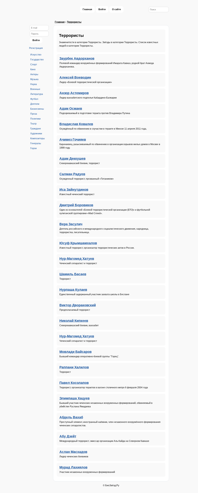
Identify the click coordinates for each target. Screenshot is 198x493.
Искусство (35, 54)
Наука (33, 84)
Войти (102, 9)
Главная (87, 9)
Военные (35, 89)
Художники (36, 133)
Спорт (33, 64)
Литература (36, 94)
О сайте (116, 9)
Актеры (34, 74)
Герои (33, 148)
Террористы (74, 22)
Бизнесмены (37, 109)
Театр (33, 123)
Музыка (34, 79)
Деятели (34, 104)
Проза (33, 114)
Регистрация (36, 48)
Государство (37, 59)
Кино (33, 69)
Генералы (35, 143)
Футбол (34, 99)
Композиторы (37, 138)
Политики (35, 118)
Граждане (35, 128)
